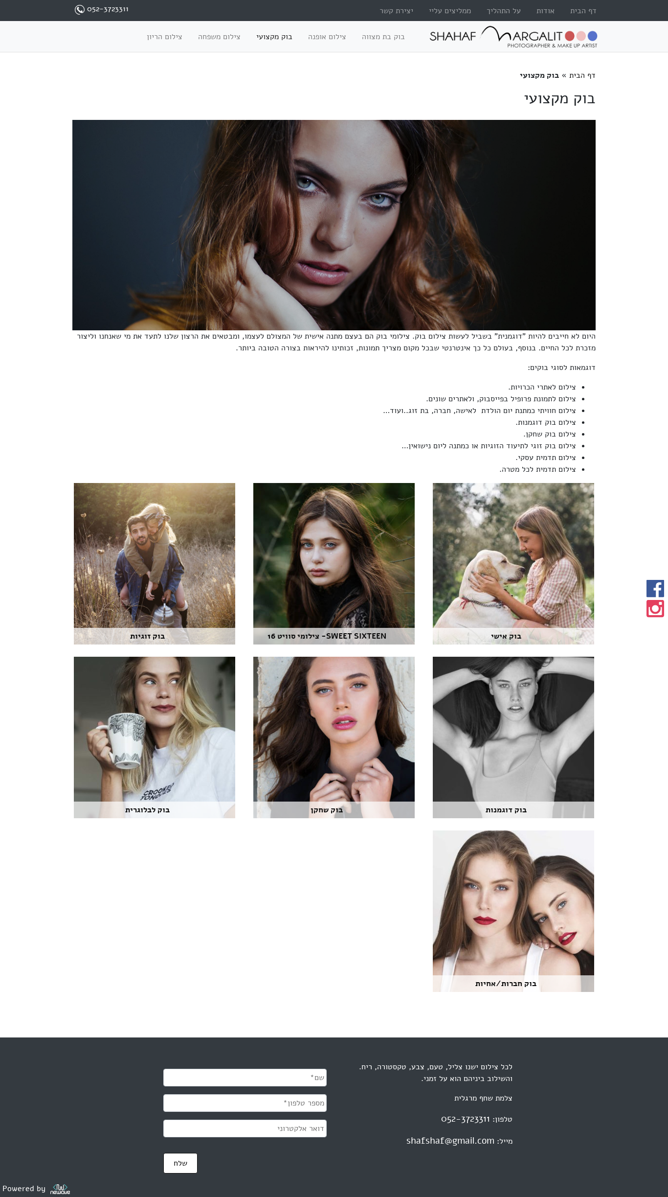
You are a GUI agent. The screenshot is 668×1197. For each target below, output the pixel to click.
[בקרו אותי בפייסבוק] (655, 589)
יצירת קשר (396, 10)
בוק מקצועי (274, 36)
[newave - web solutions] (60, 1188)
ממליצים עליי (450, 10)
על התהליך (504, 10)
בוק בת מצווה (383, 36)
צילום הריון (164, 36)
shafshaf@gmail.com (450, 1140)
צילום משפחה (219, 36)
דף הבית (583, 10)
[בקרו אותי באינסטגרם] (655, 609)
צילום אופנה (327, 36)
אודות (545, 10)
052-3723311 (465, 1118)
